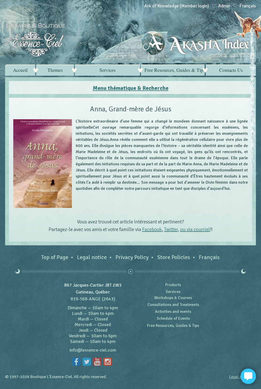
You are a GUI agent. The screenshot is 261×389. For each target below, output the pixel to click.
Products (173, 284)
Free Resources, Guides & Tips (175, 70)
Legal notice (92, 257)
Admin (224, 6)
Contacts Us (231, 70)
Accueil (20, 70)
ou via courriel (195, 229)
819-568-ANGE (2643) (93, 299)
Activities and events (173, 311)
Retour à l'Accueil (35, 40)
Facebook (152, 229)
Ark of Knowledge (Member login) (176, 6)
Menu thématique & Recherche (130, 88)
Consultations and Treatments (173, 304)
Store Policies (173, 257)
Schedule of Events (173, 318)
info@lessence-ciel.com (93, 350)
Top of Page (54, 257)
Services (107, 70)
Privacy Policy (132, 257)
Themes (55, 70)
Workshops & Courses (173, 297)
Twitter (171, 229)
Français (209, 257)
